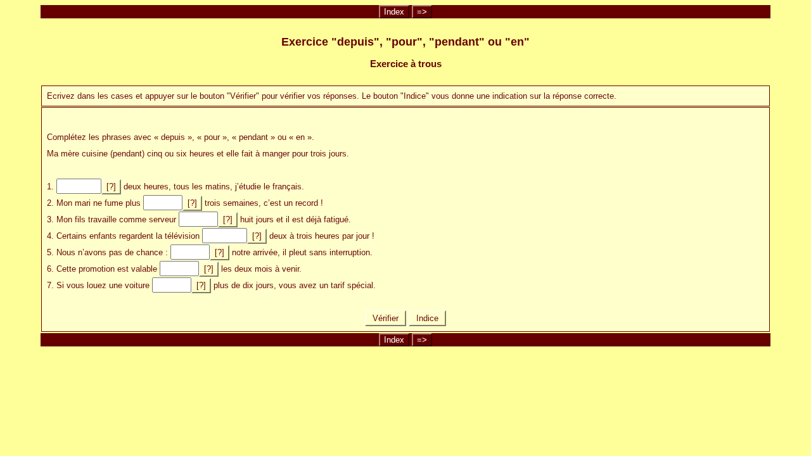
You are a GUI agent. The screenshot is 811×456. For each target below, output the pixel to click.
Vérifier (385, 318)
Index (394, 11)
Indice (427, 318)
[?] (111, 186)
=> (422, 11)
